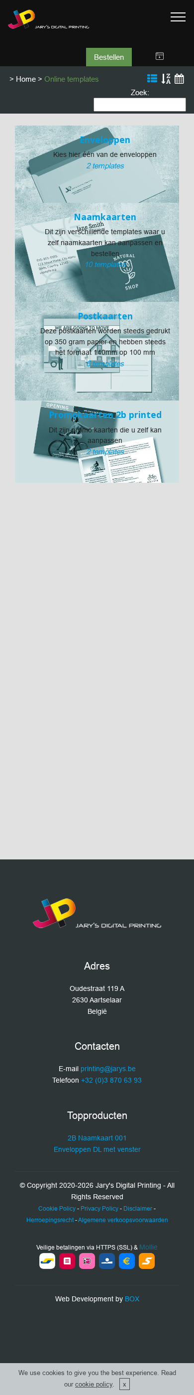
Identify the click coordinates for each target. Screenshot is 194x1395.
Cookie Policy (57, 1208)
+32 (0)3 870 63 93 (111, 1080)
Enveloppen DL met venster (97, 1149)
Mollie (148, 1247)
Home (26, 79)
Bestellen (109, 57)
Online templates (71, 79)
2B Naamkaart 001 (97, 1138)
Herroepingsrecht (50, 1220)
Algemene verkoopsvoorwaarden (123, 1220)
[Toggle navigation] (178, 16)
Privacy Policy (99, 1208)
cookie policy (93, 1384)
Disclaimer (137, 1208)
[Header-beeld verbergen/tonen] (160, 56)
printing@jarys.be (108, 1069)
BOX (132, 1299)
